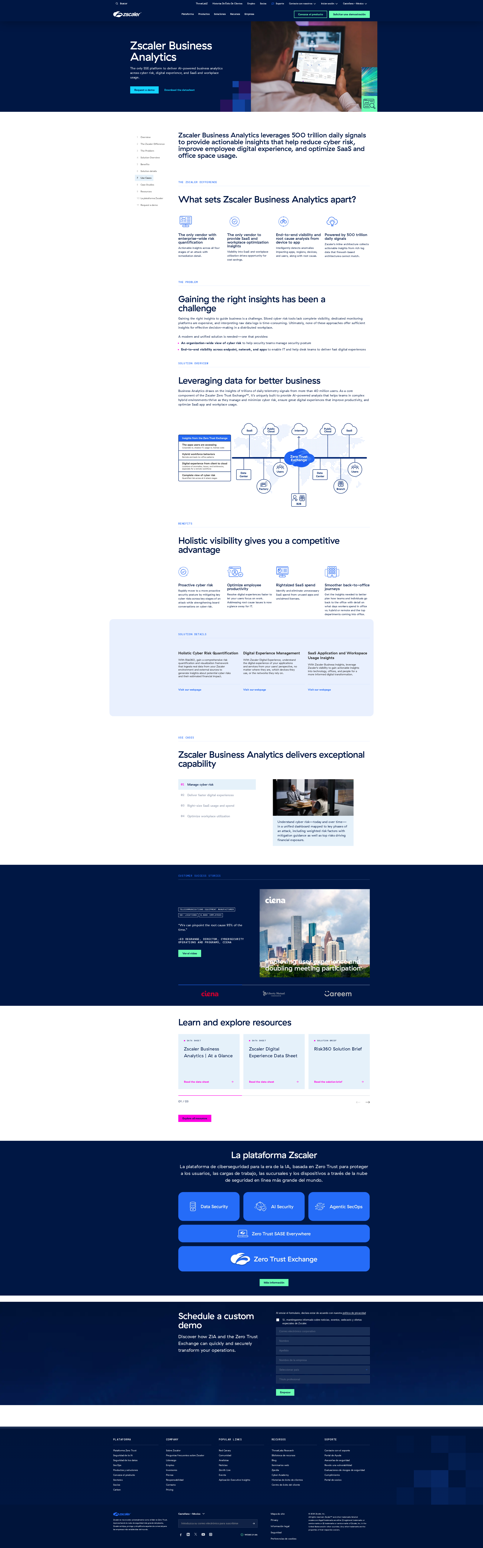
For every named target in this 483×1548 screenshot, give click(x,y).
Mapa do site (278, 1513)
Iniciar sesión (327, 4)
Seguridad (276, 1532)
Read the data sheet (196, 1081)
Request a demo (149, 205)
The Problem (147, 150)
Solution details (149, 171)
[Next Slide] (367, 1102)
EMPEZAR (285, 1392)
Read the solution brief (328, 1081)
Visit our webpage (189, 689)
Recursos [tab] (235, 13)
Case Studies (147, 184)
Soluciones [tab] (220, 13)
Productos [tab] (204, 13)
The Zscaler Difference (153, 144)
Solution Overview (150, 157)
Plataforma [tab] (188, 13)
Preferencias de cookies (284, 1538)
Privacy (274, 1520)
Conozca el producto (310, 14)
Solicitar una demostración (349, 14)
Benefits (145, 164)
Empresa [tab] (249, 13)
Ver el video (189, 953)
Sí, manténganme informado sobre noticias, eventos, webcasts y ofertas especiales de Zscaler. (322, 1321)
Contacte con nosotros (300, 4)
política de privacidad (354, 1313)
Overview (146, 137)
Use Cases (146, 177)
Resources (146, 191)
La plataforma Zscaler (152, 198)
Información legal (280, 1526)
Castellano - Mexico (353, 4)
